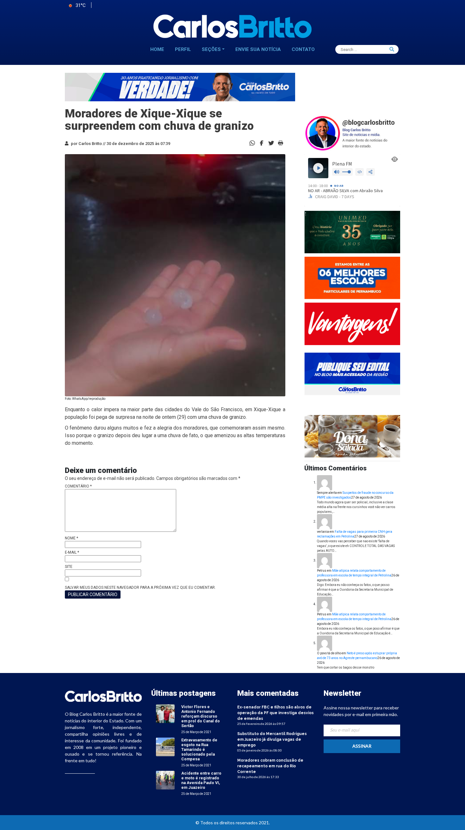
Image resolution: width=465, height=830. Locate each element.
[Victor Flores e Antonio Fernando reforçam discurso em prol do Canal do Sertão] (165, 713)
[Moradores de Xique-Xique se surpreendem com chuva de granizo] (261, 142)
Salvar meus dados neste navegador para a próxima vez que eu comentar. (140, 587)
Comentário (78, 486)
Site (68, 566)
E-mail (72, 552)
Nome (71, 538)
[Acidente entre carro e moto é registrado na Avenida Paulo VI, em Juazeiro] (165, 780)
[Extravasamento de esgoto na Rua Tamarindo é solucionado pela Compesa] (165, 746)
